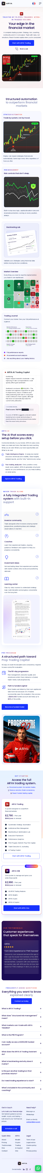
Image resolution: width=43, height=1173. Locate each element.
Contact (4, 1151)
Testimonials (6, 1145)
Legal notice (31, 1142)
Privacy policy (31, 1151)
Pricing (4, 1142)
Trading (18, 1145)
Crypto (17, 1142)
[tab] (21, 521)
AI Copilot (18, 1148)
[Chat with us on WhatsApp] (38, 1168)
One (16, 1151)
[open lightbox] (35, 945)
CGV (28, 1148)
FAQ (3, 1148)
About (4, 1140)
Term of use (30, 1140)
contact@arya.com (33, 1122)
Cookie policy (31, 1145)
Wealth (17, 1140)
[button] (39, 3)
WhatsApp (30, 1114)
